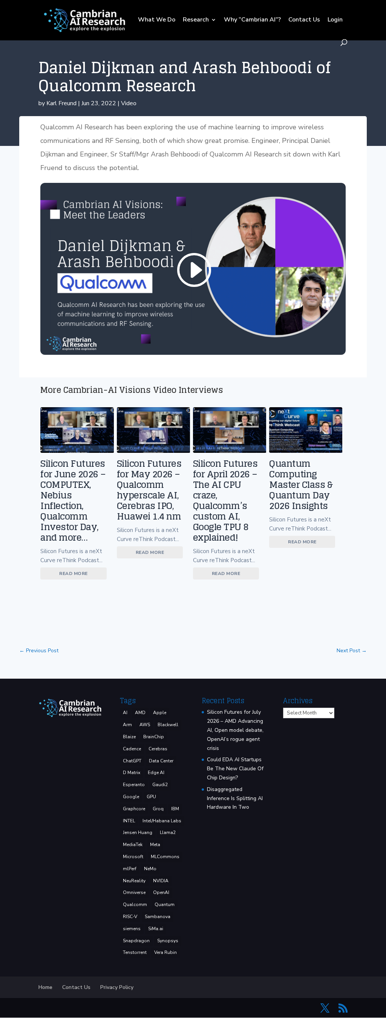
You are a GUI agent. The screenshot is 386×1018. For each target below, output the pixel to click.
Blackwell (168, 725)
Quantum (165, 904)
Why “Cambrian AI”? (252, 20)
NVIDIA (160, 881)
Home (45, 987)
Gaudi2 (160, 785)
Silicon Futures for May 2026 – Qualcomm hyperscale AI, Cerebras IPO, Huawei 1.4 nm (149, 489)
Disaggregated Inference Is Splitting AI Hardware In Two (235, 798)
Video (128, 103)
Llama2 (168, 832)
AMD (140, 713)
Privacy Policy (116, 987)
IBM (175, 809)
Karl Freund (61, 103)
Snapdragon (136, 941)
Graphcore (134, 809)
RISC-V (130, 917)
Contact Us (304, 20)
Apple (159, 713)
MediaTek (132, 845)
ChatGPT (132, 761)
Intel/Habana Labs (161, 821)
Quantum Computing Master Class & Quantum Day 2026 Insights (300, 484)
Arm (127, 725)
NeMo (150, 869)
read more (73, 573)
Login (335, 20)
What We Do (156, 20)
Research (196, 20)
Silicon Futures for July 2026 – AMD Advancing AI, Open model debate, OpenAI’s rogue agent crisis (235, 729)
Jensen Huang (137, 832)
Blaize (129, 737)
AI (125, 713)
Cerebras (158, 749)
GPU (151, 797)
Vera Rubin (165, 952)
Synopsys (167, 941)
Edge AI (156, 773)
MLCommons (165, 857)
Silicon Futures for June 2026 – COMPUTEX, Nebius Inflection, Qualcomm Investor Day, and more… (73, 500)
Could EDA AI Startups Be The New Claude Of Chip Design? (235, 768)
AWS (144, 725)
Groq (158, 809)
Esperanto (134, 785)
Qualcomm (135, 904)
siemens (132, 929)
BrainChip (153, 737)
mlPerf (129, 869)
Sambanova (157, 917)
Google (131, 797)
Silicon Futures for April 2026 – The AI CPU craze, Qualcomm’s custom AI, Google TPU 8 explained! (225, 500)
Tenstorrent (135, 952)
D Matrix (131, 773)
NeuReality (134, 881)
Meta (155, 845)
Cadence (132, 749)
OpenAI (161, 892)
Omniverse (134, 892)
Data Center (161, 761)
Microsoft (133, 857)
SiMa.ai (155, 929)
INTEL (129, 821)
